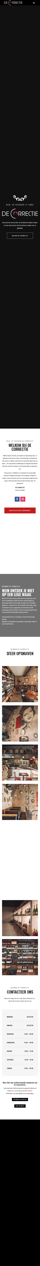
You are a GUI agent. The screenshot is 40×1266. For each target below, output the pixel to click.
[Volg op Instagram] (22, 499)
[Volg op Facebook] (17, 499)
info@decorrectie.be (20, 1099)
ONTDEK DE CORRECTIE (20, 236)
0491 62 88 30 (28, 1091)
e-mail (15, 1091)
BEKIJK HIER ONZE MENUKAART (20, 510)
